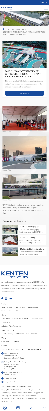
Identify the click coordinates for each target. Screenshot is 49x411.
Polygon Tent (38, 393)
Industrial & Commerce (20, 318)
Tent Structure (11, 387)
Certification (19, 334)
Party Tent (21, 398)
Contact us (43, 2)
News (27, 334)
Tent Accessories (15, 326)
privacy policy (6, 401)
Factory (34, 334)
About (3, 334)
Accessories (5, 323)
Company (15, 341)
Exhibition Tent (32, 398)
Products (4, 304)
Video (3, 338)
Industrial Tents (32, 307)
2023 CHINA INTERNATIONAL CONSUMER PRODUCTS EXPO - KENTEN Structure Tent (24, 33)
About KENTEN (7, 330)
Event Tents (20, 29)
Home (7, 29)
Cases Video (5, 341)
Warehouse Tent (18, 395)
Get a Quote (24, 93)
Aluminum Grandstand (24, 311)
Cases (3, 315)
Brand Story (5, 393)
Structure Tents (6, 307)
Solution (4, 326)
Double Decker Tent (8, 398)
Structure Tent (31, 395)
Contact (4, 346)
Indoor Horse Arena (24, 387)
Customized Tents (7, 311)
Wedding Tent (6, 395)
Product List (27, 393)
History (10, 334)
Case (12, 29)
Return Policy (17, 393)
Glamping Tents (19, 307)
